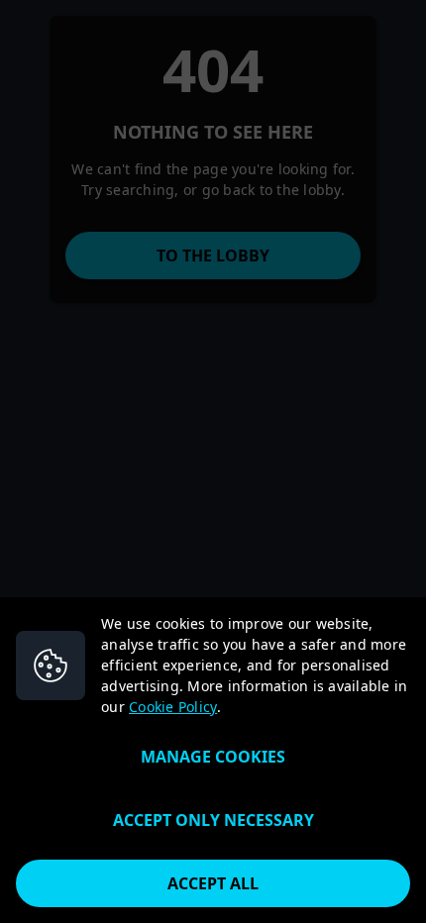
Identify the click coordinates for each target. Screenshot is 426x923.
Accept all (213, 883)
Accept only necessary (213, 820)
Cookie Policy (173, 706)
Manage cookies (213, 757)
